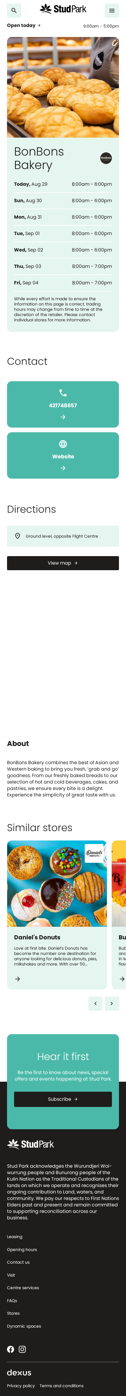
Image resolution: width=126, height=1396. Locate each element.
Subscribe (63, 1099)
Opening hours (22, 1249)
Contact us (18, 1262)
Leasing (14, 1237)
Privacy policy (21, 1386)
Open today (24, 25)
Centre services (23, 1288)
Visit (11, 1275)
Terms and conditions (62, 1386)
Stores (13, 1313)
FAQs (12, 1301)
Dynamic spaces (24, 1326)
